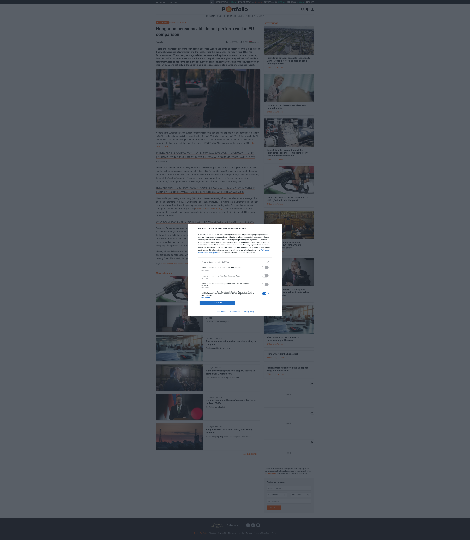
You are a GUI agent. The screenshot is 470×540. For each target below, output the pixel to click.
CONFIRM (217, 303)
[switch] (265, 267)
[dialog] (235, 270)
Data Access (235, 311)
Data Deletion (221, 311)
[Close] (277, 228)
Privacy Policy (249, 311)
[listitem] (235, 262)
